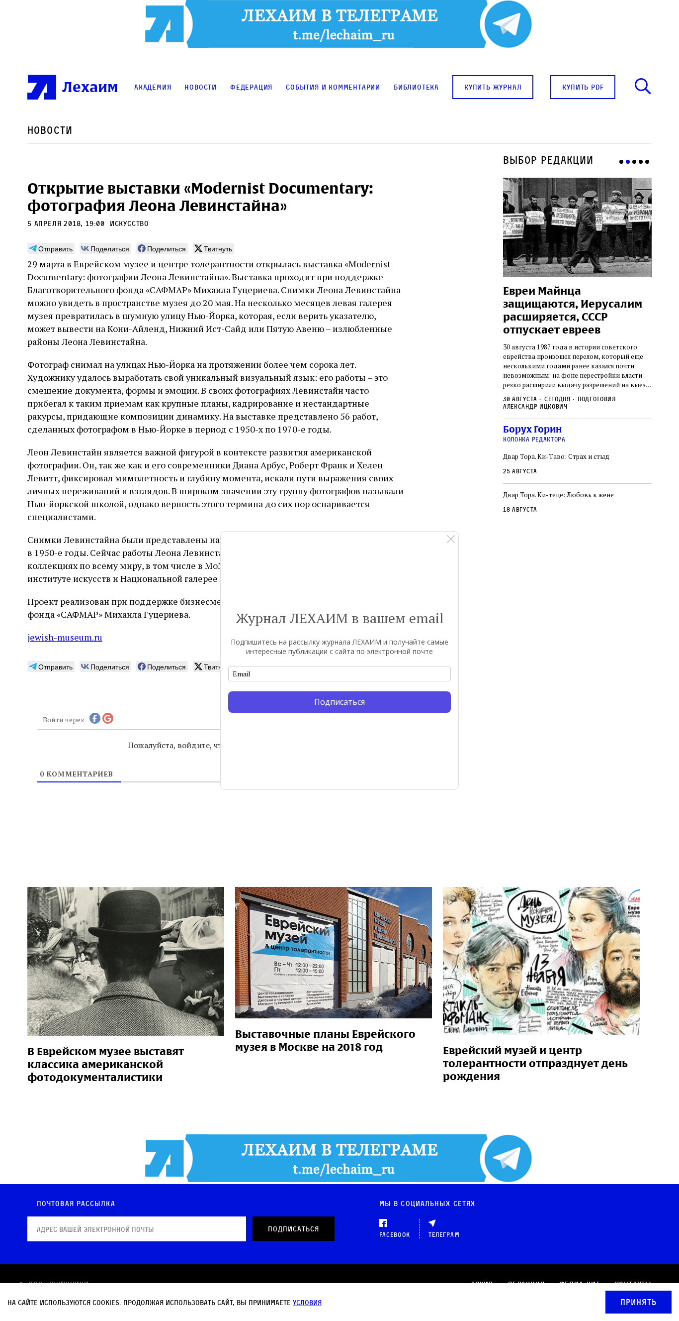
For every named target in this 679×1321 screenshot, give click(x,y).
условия (307, 1302)
